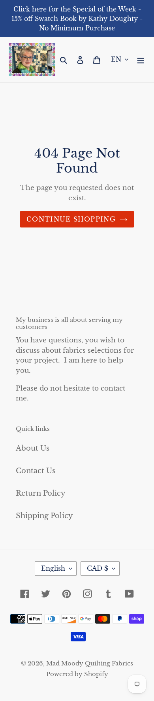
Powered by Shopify (77, 674)
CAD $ (97, 568)
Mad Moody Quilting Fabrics (89, 663)
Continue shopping (71, 219)
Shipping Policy (44, 515)
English (53, 568)
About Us (32, 448)
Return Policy (41, 493)
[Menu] (140, 59)
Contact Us (35, 470)
